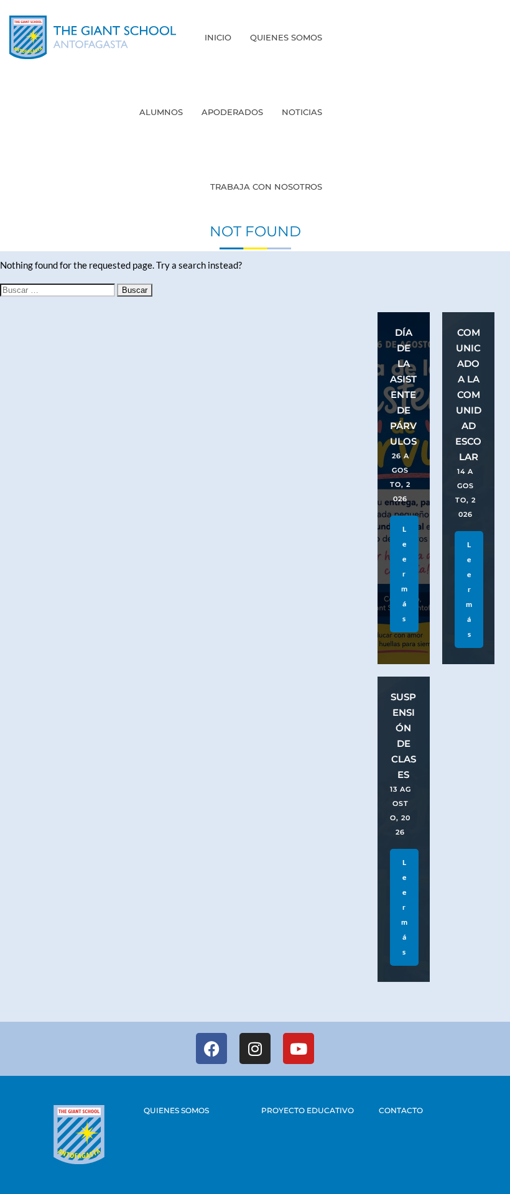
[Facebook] (211, 1048)
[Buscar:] (58, 289)
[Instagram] (255, 1048)
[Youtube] (298, 1048)
